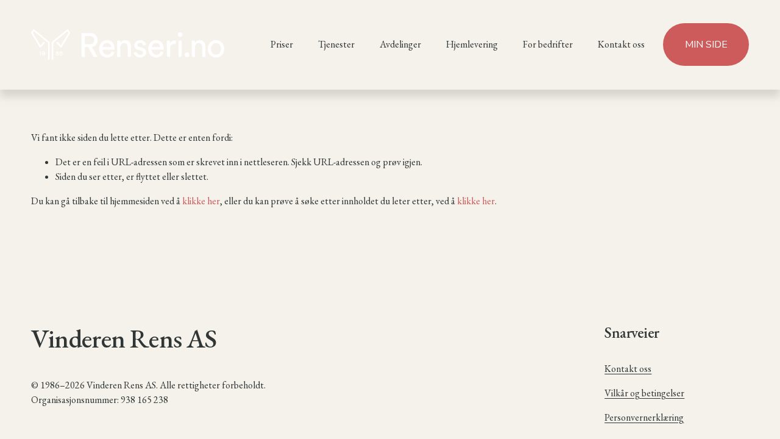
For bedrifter (548, 44)
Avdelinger (400, 44)
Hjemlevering (472, 44)
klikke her (201, 201)
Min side (706, 44)
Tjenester (336, 44)
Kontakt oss (621, 44)
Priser (282, 44)
